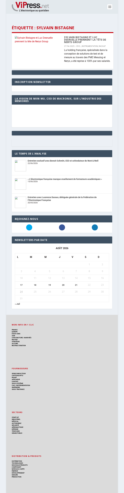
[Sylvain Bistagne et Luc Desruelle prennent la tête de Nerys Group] (38, 39)
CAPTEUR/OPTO (17, 375)
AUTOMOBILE (16, 423)
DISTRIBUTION (17, 461)
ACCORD (15, 343)
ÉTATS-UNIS (16, 334)
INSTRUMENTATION (90, 46)
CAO (13, 385)
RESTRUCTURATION (19, 345)
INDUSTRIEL (16, 419)
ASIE (13, 335)
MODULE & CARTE (18, 469)
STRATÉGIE (16, 341)
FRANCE (15, 330)
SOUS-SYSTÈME (17, 383)
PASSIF (14, 377)
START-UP (15, 417)
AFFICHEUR (16, 379)
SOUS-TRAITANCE (18, 389)
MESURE (15, 475)
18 (35, 285)
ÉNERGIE (15, 471)
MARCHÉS (27, 337)
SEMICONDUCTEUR (19, 373)
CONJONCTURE (17, 337)
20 (63, 285)
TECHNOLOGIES (17, 463)
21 (76, 285)
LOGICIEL (15, 381)
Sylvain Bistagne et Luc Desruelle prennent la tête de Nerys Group (85, 40)
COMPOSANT (16, 467)
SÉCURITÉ (15, 425)
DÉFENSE (15, 429)
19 (49, 285)
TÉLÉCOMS (16, 431)
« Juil (17, 304)
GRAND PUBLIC (17, 433)
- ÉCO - (78, 46)
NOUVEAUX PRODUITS (20, 465)
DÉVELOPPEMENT (18, 473)
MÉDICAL (15, 421)
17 (21, 285)
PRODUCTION (16, 477)
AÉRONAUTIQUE (17, 427)
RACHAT (102, 46)
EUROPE (15, 332)
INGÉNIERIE (16, 387)
